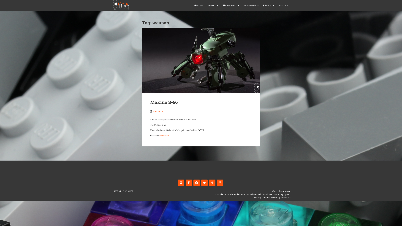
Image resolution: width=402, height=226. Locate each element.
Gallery (211, 5)
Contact (283, 5)
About (267, 5)
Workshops (250, 5)
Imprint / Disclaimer (123, 191)
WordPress (286, 197)
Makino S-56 (164, 102)
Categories (230, 5)
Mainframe (164, 136)
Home (200, 5)
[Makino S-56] (201, 60)
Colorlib (265, 197)
